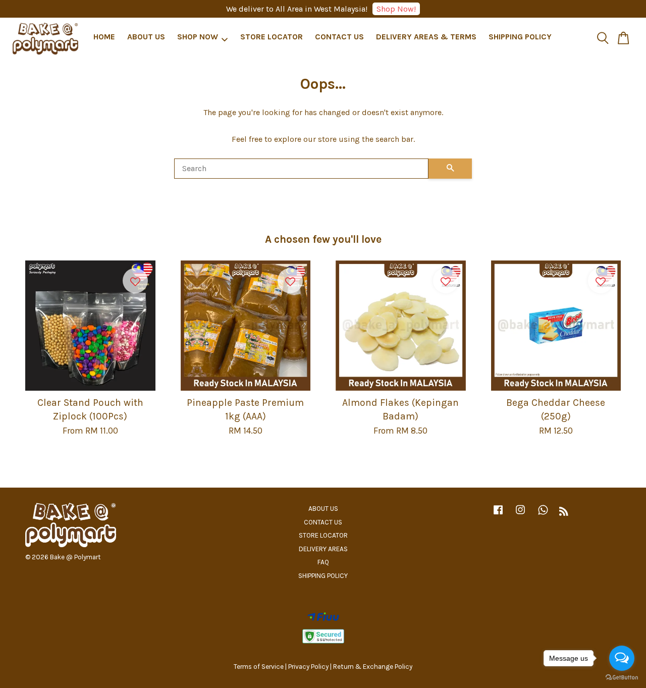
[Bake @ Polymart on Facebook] (498, 514)
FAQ (323, 562)
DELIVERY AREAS (323, 549)
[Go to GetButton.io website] (622, 677)
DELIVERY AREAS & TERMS (426, 37)
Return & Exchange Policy (372, 666)
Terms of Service (259, 666)
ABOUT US (146, 37)
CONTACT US (339, 37)
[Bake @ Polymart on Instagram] (520, 514)
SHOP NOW (197, 37)
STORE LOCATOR (271, 37)
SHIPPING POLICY (520, 37)
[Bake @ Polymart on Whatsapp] (543, 514)
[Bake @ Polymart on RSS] (563, 513)
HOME (104, 37)
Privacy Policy (308, 666)
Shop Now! (396, 9)
